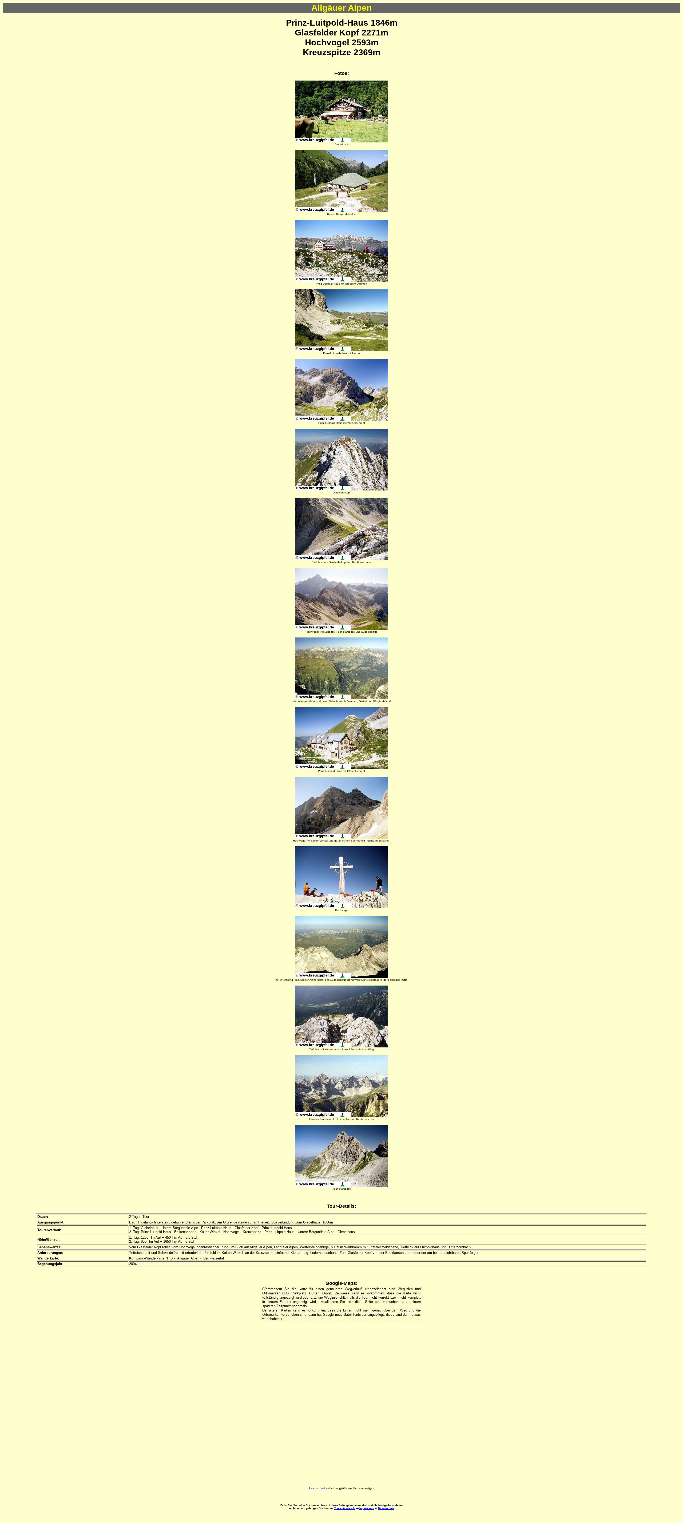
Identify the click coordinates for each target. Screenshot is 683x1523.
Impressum (366, 1508)
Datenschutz (386, 1508)
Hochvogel (317, 1488)
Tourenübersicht (344, 1508)
